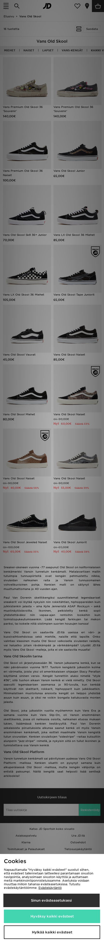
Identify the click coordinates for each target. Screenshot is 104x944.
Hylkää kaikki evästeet (52, 932)
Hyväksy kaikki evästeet (52, 916)
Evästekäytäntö (50, 888)
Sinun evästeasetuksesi (51, 900)
